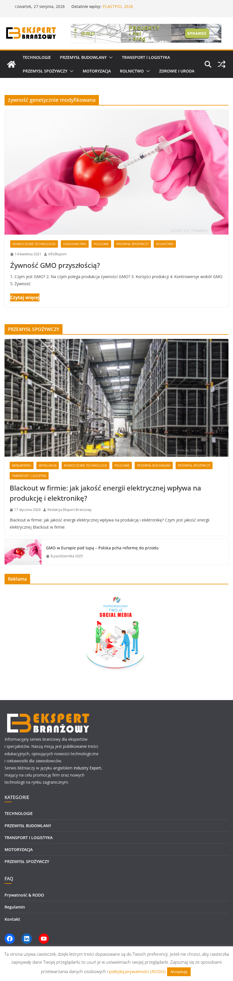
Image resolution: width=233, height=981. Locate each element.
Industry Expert (87, 768)
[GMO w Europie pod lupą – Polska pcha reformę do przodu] (23, 552)
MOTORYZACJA (97, 71)
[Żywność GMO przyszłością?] (116, 172)
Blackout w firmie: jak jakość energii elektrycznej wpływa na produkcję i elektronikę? (105, 493)
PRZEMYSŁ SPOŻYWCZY (45, 71)
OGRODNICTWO (74, 244)
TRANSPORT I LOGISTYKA (146, 57)
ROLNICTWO (132, 71)
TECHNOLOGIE (37, 57)
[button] (110, 57)
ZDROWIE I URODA (176, 71)
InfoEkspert (57, 254)
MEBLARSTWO (21, 465)
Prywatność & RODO (24, 895)
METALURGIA (48, 465)
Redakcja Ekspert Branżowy (69, 509)
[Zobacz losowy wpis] (221, 64)
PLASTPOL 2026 (118, 6)
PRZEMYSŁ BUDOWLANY (83, 57)
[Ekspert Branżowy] (11, 64)
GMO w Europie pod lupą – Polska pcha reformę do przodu (102, 547)
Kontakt (12, 919)
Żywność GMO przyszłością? (55, 265)
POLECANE (101, 244)
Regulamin (15, 907)
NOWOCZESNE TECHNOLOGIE (34, 244)
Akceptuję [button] (178, 971)
